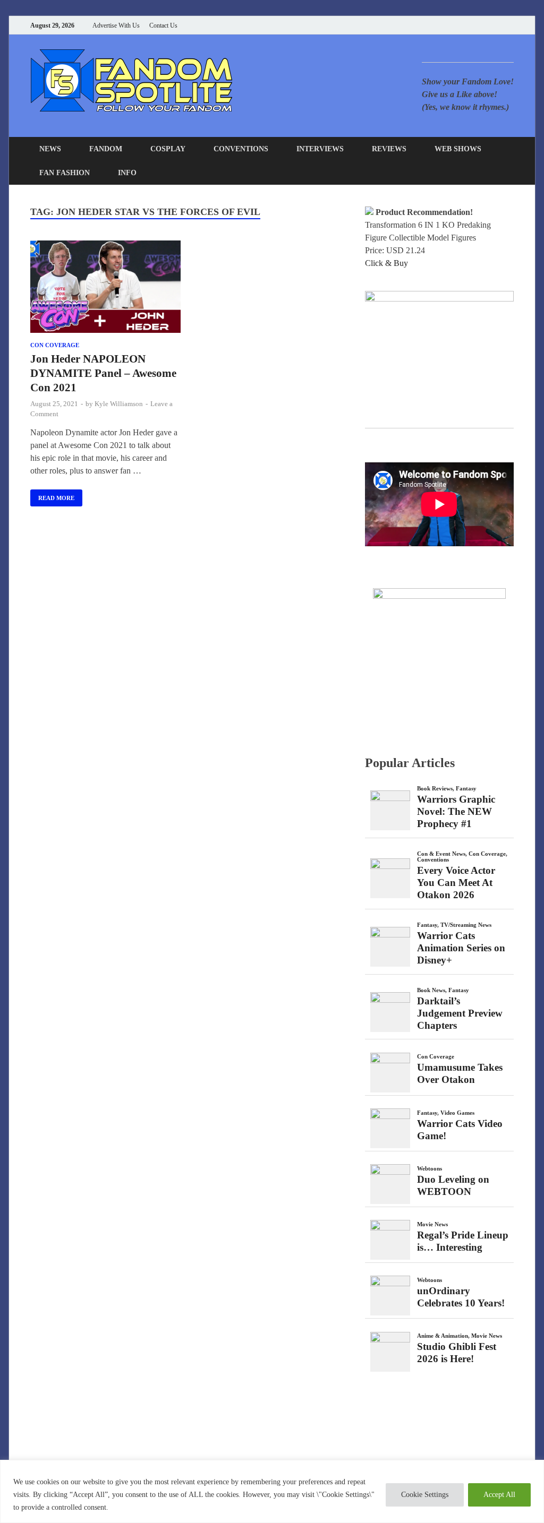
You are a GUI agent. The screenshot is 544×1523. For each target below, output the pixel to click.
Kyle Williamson (119, 404)
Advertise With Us (116, 25)
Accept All (499, 1495)
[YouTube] (444, 25)
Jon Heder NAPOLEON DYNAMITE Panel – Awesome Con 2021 (103, 373)
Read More (52, 495)
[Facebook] (457, 25)
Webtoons (429, 1168)
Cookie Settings (424, 1495)
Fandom (105, 149)
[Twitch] (497, 25)
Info (127, 173)
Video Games (457, 1112)
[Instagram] (484, 25)
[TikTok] (510, 25)
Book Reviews (435, 788)
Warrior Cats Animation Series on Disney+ (461, 948)
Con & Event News (441, 853)
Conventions (241, 149)
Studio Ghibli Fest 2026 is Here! (456, 1352)
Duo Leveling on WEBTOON (453, 1185)
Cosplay (167, 149)
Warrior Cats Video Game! (460, 1129)
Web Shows (458, 149)
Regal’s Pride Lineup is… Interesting (462, 1241)
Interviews (320, 149)
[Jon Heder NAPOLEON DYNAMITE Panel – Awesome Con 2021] (105, 288)
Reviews (389, 149)
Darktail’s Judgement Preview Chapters (460, 1013)
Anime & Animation (442, 1335)
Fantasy (466, 788)
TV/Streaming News (465, 925)
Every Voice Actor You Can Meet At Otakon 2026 (456, 882)
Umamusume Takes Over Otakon (460, 1073)
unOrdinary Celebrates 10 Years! (461, 1297)
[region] (272, 1491)
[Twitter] (471, 25)
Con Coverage (54, 345)
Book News (431, 990)
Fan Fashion (64, 173)
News (50, 149)
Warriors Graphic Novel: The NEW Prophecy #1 (456, 811)
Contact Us (163, 25)
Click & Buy (386, 263)
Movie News (432, 1224)
